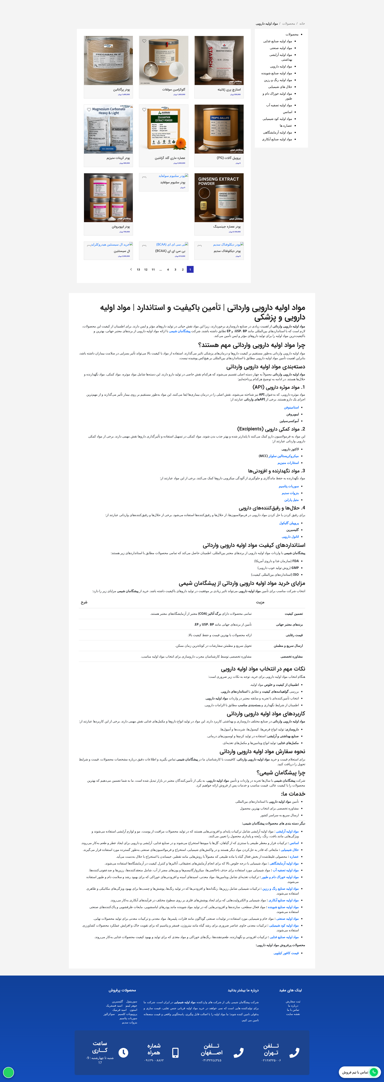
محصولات (288, 23)
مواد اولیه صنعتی (281, 48)
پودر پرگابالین (121, 89)
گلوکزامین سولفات (173, 89)
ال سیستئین (122, 251)
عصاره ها (286, 125)
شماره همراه (154, 1049)
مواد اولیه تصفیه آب (279, 105)
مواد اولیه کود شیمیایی (277, 118)
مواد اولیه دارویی (281, 66)
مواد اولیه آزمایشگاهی (277, 132)
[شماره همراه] (175, 1053)
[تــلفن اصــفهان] (239, 1053)
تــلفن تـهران (271, 1049)
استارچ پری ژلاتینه (229, 89)
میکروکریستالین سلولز (284, 456)
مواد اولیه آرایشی (287, 831)
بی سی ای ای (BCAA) (170, 251)
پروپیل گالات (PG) (229, 157)
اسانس (287, 112)
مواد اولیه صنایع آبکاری (277, 139)
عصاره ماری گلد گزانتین (170, 157)
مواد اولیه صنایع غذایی (277, 41)
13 (138, 269)
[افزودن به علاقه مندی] (200, 41)
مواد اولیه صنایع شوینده (276, 73)
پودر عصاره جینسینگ (227, 226)
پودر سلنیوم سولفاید (172, 182)
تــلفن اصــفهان (211, 1049)
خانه (302, 23)
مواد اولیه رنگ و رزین (278, 80)
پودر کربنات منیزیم (118, 157)
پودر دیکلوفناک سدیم (227, 251)
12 (145, 269)
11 (153, 269)
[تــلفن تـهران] (294, 1053)
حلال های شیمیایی (280, 86)
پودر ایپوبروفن (121, 226)
